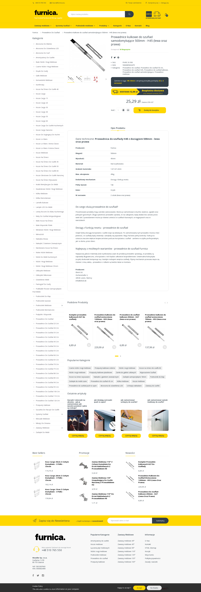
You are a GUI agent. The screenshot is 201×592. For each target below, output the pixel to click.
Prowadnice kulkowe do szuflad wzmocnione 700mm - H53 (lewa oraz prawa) (155, 318)
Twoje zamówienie (134, 3)
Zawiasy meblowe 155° (126, 558)
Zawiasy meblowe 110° (126, 551)
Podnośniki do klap (157, 377)
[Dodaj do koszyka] (114, 347)
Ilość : (113, 110)
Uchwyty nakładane (134, 386)
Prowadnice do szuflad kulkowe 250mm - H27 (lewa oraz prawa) (129, 317)
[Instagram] (43, 575)
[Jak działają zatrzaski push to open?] (104, 422)
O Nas (147, 541)
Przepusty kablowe (98, 562)
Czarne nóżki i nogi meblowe (80, 368)
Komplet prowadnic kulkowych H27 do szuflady (77, 317)
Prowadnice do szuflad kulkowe (156, 70)
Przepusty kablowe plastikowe (100, 372)
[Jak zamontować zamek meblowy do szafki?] (158, 422)
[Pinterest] (118, 57)
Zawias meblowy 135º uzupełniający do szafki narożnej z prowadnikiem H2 (103, 481)
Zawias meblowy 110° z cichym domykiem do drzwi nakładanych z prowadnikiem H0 (102, 465)
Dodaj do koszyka (151, 110)
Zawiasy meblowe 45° (126, 544)
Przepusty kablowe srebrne (105, 368)
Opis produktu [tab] (118, 128)
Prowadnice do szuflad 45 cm (102, 381)
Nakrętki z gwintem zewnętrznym (106, 377)
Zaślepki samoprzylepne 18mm (134, 377)
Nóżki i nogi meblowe (127, 368)
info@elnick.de (81, 281)
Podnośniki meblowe (98, 555)
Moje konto (149, 555)
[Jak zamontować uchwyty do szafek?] (131, 422)
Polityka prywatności (152, 558)
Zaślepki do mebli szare (78, 381)
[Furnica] (45, 12)
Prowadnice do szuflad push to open (83, 386)
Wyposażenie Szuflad (148, 372)
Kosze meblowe (139, 381)
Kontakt (148, 544)
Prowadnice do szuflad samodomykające (138, 72)
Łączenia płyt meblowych (100, 548)
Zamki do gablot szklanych (126, 372)
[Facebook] (111, 57)
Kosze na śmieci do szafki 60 (150, 368)
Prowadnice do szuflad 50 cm (152, 68)
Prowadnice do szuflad (131, 68)
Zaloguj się (165, 3)
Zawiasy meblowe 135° (126, 555)
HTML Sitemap (150, 548)
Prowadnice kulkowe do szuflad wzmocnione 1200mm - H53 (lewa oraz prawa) (104, 318)
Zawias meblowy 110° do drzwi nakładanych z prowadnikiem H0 (103, 496)
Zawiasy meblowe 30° (126, 541)
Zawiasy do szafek (152, 386)
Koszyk (147, 551)
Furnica (35, 32)
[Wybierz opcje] (89, 345)
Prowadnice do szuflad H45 (133, 70)
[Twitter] (115, 57)
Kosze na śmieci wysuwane (79, 377)
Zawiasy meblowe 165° (126, 562)
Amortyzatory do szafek (100, 541)
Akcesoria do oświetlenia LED (112, 386)
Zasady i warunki (151, 562)
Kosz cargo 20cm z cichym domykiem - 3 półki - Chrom (57, 477)
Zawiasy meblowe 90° (126, 548)
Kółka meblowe (123, 381)
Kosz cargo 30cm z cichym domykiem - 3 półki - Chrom (57, 464)
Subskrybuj (160, 521)
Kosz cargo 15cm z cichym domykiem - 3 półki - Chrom (57, 491)
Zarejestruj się (153, 3)
